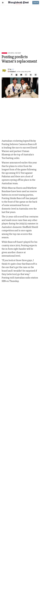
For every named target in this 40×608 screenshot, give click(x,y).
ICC (13, 69)
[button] (3, 2)
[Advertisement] (20, 31)
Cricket (18, 53)
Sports (11, 53)
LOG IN (35, 2)
